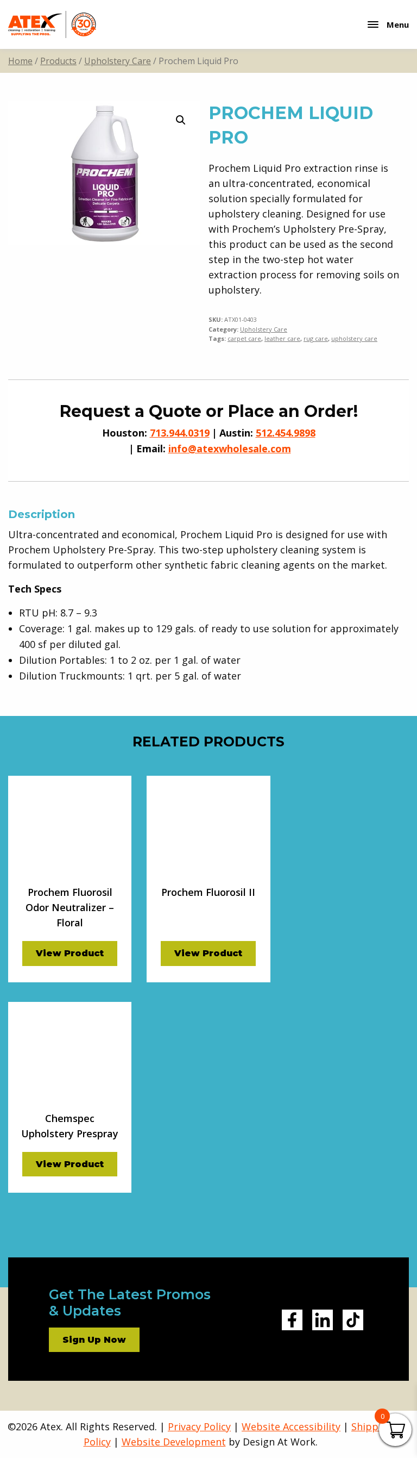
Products (58, 61)
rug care (316, 338)
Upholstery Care (117, 61)
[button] (181, 120)
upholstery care (354, 338)
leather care (282, 338)
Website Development (174, 1441)
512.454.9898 (285, 432)
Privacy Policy (199, 1426)
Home (20, 61)
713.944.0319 (180, 432)
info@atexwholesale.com (229, 448)
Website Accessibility (291, 1426)
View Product (70, 953)
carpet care (244, 338)
